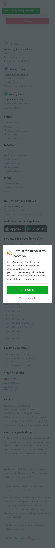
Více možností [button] (27, 298)
